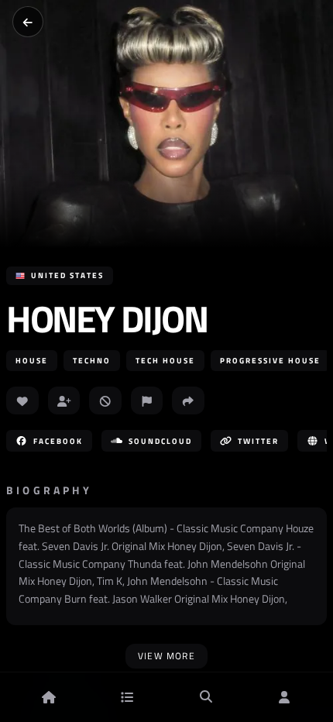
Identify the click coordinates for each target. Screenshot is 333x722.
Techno (92, 360)
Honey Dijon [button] (107, 319)
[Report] (147, 400)
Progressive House (270, 360)
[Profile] (284, 697)
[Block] (105, 400)
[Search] (206, 697)
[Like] (22, 400)
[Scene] (127, 697)
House (31, 360)
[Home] (48, 697)
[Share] (188, 400)
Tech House (165, 360)
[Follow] (64, 400)
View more (166, 655)
